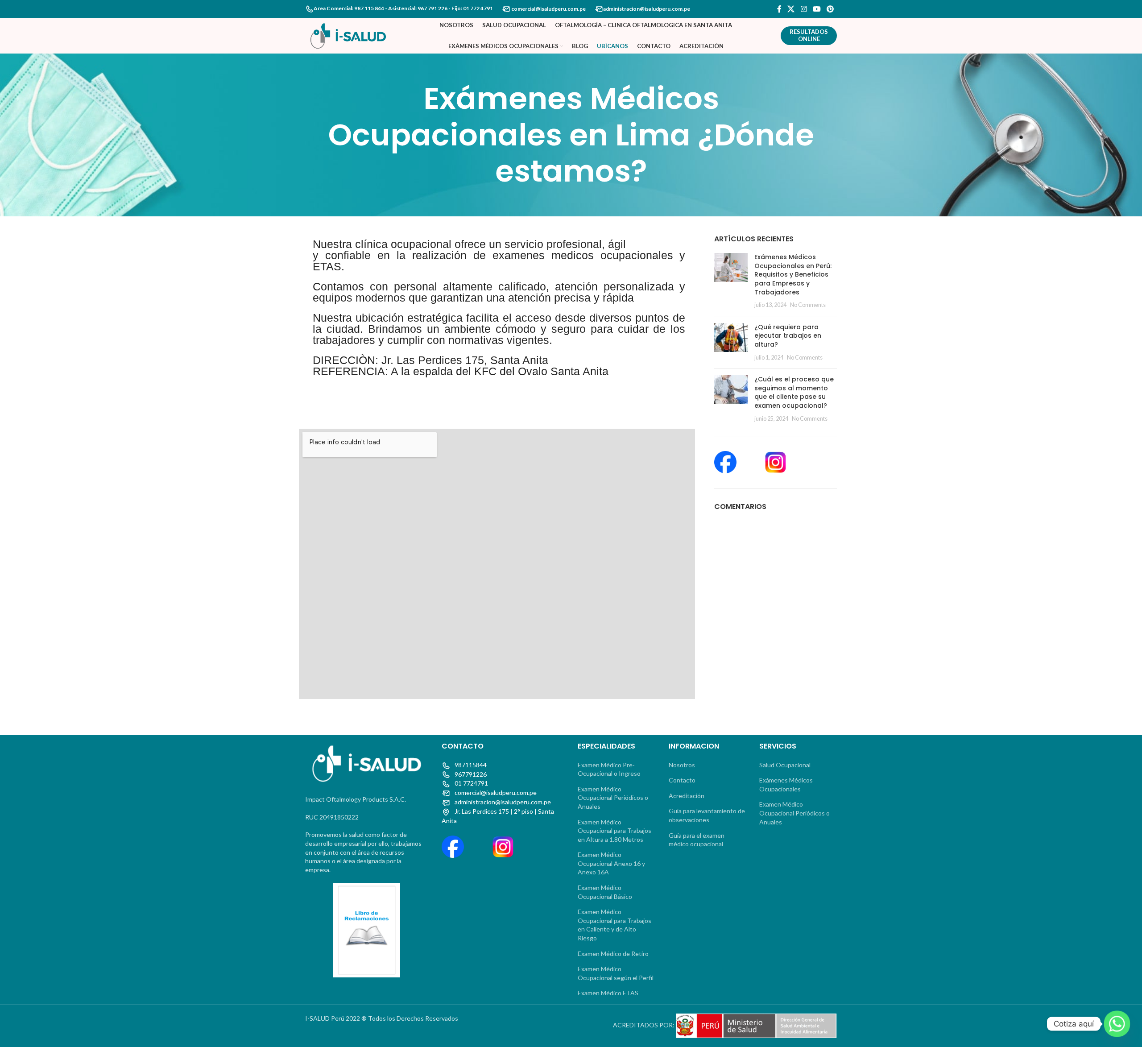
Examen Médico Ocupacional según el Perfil (616, 973)
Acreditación (686, 795)
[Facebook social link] (779, 9)
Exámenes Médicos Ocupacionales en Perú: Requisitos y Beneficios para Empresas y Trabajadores (793, 274)
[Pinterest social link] (830, 9)
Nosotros (682, 765)
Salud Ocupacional (785, 765)
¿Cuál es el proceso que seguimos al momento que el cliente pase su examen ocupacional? (794, 392)
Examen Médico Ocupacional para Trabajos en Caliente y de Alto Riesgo (614, 925)
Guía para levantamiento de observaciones (707, 815)
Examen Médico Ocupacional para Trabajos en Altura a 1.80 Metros (614, 830)
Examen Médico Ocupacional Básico (605, 892)
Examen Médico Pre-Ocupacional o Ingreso (609, 769)
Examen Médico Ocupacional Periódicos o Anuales (613, 797)
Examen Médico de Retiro (613, 953)
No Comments (808, 305)
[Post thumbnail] (731, 281)
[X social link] (791, 9)
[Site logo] (348, 35)
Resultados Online (809, 35)
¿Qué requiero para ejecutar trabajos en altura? (787, 336)
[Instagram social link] (804, 9)
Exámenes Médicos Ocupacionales (786, 784)
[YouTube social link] (816, 9)
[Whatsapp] (1117, 1024)
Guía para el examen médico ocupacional (696, 840)
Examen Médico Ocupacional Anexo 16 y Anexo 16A (611, 863)
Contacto (682, 780)
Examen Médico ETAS (608, 993)
